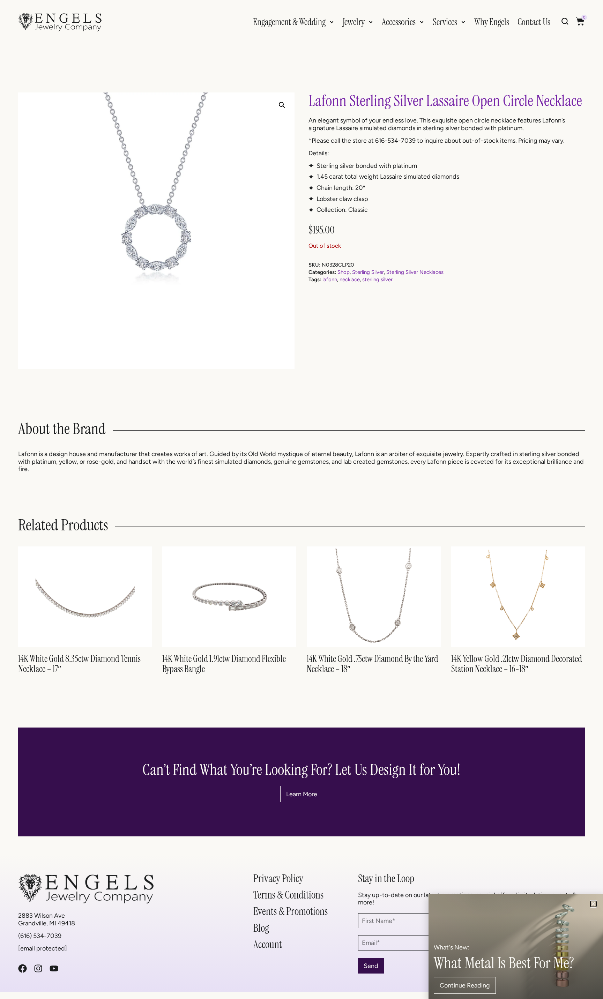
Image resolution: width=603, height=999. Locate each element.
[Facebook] (22, 968)
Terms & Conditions (288, 895)
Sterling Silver (368, 272)
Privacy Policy (278, 878)
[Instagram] (38, 968)
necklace (350, 279)
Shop (343, 272)
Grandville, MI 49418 (46, 923)
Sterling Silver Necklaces (415, 272)
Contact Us (534, 22)
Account (267, 944)
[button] (282, 105)
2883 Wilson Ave (41, 915)
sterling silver (377, 279)
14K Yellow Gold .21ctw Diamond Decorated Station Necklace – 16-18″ (516, 664)
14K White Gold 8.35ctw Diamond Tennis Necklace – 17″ (79, 664)
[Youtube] (54, 968)
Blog (261, 928)
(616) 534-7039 (39, 935)
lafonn (329, 279)
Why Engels (491, 22)
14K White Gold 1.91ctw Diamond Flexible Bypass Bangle (224, 664)
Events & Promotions (290, 911)
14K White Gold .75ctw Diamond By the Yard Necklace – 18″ (372, 664)
